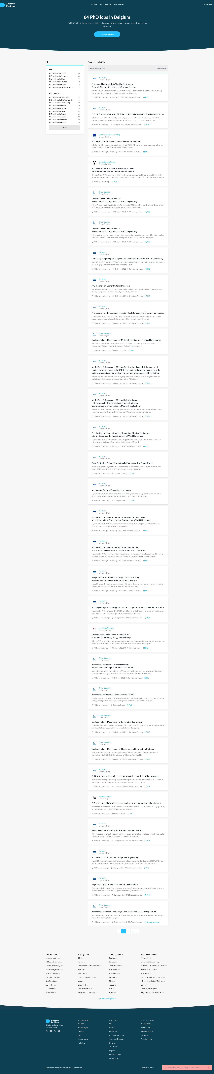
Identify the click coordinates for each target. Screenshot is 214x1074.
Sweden (113, 962)
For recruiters (207, 5)
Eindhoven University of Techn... (153, 977)
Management (113, 1058)
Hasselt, (102, 799)
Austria (112, 985)
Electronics (51, 985)
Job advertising (146, 1024)
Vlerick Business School (107, 162)
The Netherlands (116, 966)
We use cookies (149, 1068)
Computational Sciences (55, 977)
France (112, 992)
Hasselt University (105, 796)
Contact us (81, 1043)
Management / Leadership (87, 992)
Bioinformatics (52, 981)
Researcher (82, 973)
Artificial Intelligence (54, 962)
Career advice (119, 5)
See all (64, 127)
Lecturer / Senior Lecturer (87, 977)
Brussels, (102, 137)
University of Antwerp (106, 628)
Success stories (146, 1035)
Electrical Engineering (54, 966)
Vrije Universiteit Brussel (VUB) (109, 135)
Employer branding (147, 1031)
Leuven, (102, 80)
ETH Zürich (146, 973)
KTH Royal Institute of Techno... (153, 981)
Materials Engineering (54, 969)
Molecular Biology (53, 973)
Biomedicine (51, 992)
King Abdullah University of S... (152, 992)
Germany (113, 977)
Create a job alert (108, 34)
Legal (142, 1068)
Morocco (113, 981)
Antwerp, (102, 630)
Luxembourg (114, 973)
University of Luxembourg (150, 962)
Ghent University (104, 192)
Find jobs (94, 5)
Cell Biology (51, 989)
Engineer (81, 981)
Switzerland (114, 969)
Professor (81, 969)
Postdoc (81, 962)
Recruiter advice (146, 1039)
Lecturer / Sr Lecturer (116, 1035)
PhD (146, 97)
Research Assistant (115, 1054)
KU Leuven (102, 77)
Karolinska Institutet (149, 969)
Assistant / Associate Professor (89, 966)
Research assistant (152, 922)
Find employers (105, 5)
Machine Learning (53, 958)
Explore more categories (106, 998)
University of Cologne (149, 989)
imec (143, 985)
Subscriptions (145, 1027)
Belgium (107, 80)
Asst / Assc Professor (116, 1039)
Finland (112, 989)
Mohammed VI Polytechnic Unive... (154, 966)
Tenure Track (82, 985)
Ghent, (101, 194)
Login (79, 1035)
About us (80, 1031)
